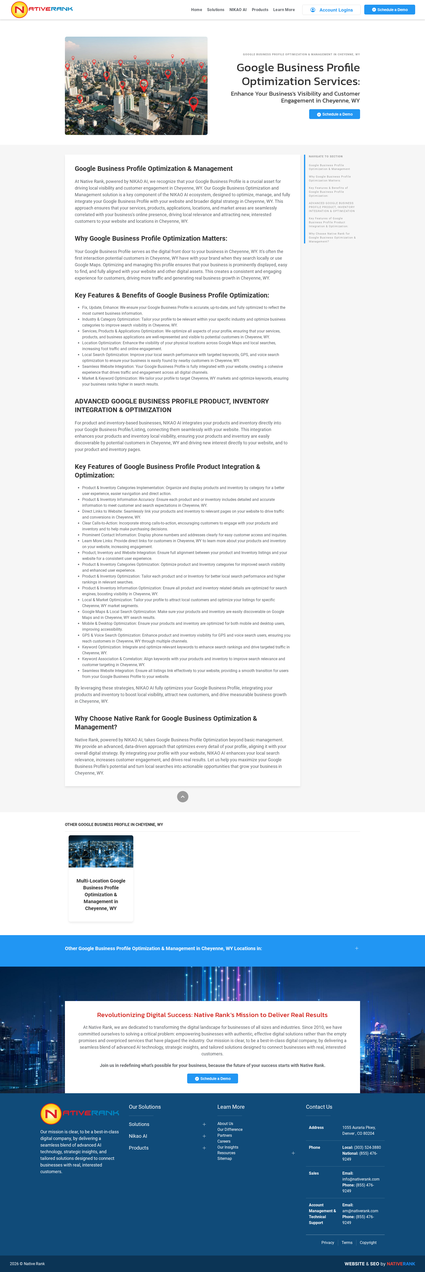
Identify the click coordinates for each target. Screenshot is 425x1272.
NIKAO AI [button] (238, 9)
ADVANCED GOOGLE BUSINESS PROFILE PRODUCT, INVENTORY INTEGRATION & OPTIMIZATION (332, 207)
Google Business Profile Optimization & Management (329, 167)
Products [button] (260, 9)
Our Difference (230, 1129)
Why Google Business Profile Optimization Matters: (330, 178)
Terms (347, 1242)
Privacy (327, 1242)
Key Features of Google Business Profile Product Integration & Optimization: (329, 222)
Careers (223, 1141)
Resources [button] (226, 1153)
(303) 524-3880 (367, 1147)
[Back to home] (42, 9)
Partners (224, 1135)
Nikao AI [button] (138, 1136)
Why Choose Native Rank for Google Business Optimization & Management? (332, 237)
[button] (212, 948)
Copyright (368, 1242)
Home (196, 9)
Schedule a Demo (392, 9)
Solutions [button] (216, 9)
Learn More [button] (284, 9)
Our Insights (227, 1147)
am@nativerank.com (360, 1211)
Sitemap (224, 1158)
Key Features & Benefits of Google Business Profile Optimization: (328, 191)
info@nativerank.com (360, 1179)
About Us (225, 1123)
